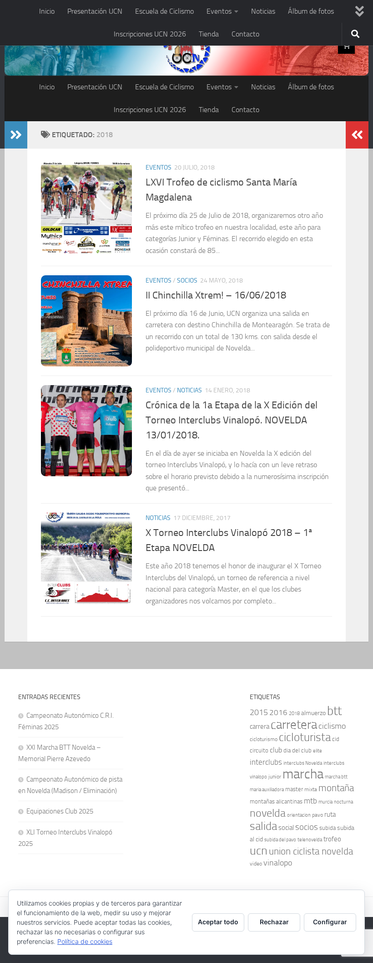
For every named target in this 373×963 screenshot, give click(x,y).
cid (335, 739)
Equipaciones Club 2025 (59, 811)
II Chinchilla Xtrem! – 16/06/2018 (216, 295)
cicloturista (305, 737)
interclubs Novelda (302, 763)
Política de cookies (84, 941)
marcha (302, 774)
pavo (317, 815)
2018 (294, 713)
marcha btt (336, 777)
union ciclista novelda (311, 851)
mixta (310, 789)
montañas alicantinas (276, 801)
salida (263, 826)
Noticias (263, 11)
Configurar (330, 922)
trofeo (332, 839)
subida (327, 827)
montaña (336, 787)
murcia (325, 802)
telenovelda (309, 840)
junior (274, 776)
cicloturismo (263, 739)
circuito (259, 750)
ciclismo (332, 726)
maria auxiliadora (267, 790)
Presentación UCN (94, 11)
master (294, 789)
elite (317, 751)
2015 (259, 712)
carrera (259, 726)
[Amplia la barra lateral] (16, 135)
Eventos (219, 11)
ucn (258, 851)
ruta (330, 814)
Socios (187, 280)
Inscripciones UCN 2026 (150, 34)
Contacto (245, 34)
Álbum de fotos (311, 11)
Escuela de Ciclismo (164, 11)
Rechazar (274, 922)
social (286, 828)
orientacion (299, 815)
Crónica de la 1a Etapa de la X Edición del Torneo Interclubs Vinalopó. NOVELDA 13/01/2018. (232, 420)
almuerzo (313, 713)
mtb (310, 800)
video (256, 863)
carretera (294, 724)
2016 (278, 712)
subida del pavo (280, 840)
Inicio (47, 11)
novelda (268, 812)
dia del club (297, 750)
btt (334, 711)
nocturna (343, 802)
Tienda (209, 34)
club (276, 750)
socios (306, 827)
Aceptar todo (218, 922)
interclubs (266, 762)
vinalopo (277, 863)
